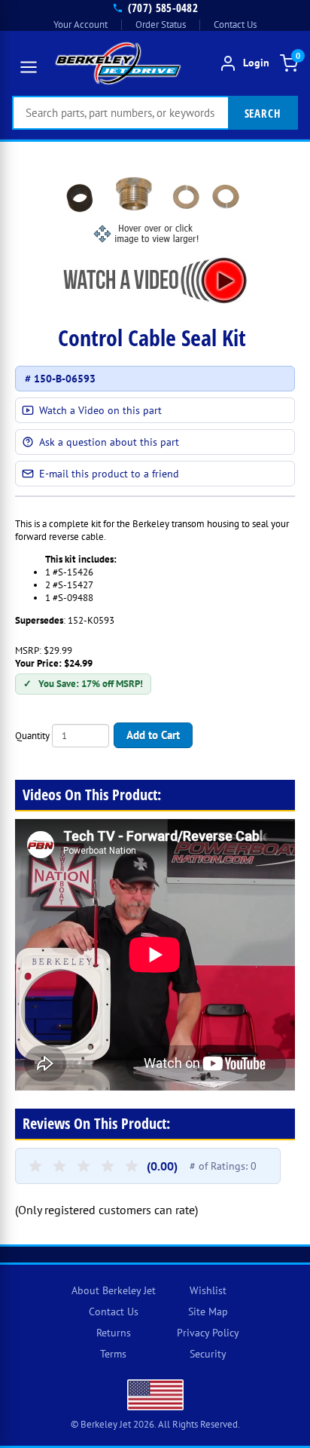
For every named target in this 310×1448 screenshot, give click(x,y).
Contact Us (235, 24)
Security (208, 1354)
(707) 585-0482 (163, 7)
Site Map (208, 1311)
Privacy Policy (208, 1332)
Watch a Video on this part (100, 410)
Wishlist (208, 1290)
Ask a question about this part (109, 442)
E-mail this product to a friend (109, 473)
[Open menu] (28, 67)
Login (256, 63)
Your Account (80, 24)
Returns (113, 1332)
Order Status (160, 24)
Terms (113, 1354)
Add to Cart (153, 735)
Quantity (32, 735)
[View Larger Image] (155, 206)
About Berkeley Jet (113, 1290)
